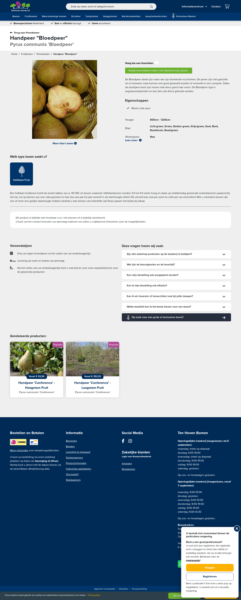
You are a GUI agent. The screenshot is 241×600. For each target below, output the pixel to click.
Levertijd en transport (78, 452)
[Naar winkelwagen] (228, 7)
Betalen (70, 446)
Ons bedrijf (72, 474)
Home (14, 54)
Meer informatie (19, 450)
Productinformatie (76, 463)
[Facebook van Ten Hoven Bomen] (125, 441)
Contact (216, 6)
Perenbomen (43, 54)
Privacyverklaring (139, 589)
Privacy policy (94, 595)
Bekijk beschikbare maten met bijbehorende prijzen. (159, 70)
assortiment (101, 23)
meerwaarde (193, 560)
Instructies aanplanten (78, 469)
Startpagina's (73, 480)
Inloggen (127, 463)
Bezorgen (71, 441)
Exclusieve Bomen (186, 16)
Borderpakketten (131, 16)
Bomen (16, 16)
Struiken (75, 16)
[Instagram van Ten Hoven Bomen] (131, 441)
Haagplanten (110, 16)
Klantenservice (74, 457)
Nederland (29, 23)
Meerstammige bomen (54, 16)
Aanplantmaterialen (156, 16)
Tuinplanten (91, 16)
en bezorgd (68, 23)
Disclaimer (123, 589)
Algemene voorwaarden (104, 589)
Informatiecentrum (192, 6)
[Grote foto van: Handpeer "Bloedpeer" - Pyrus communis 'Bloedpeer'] (64, 99)
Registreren (128, 469)
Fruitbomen (31, 16)
